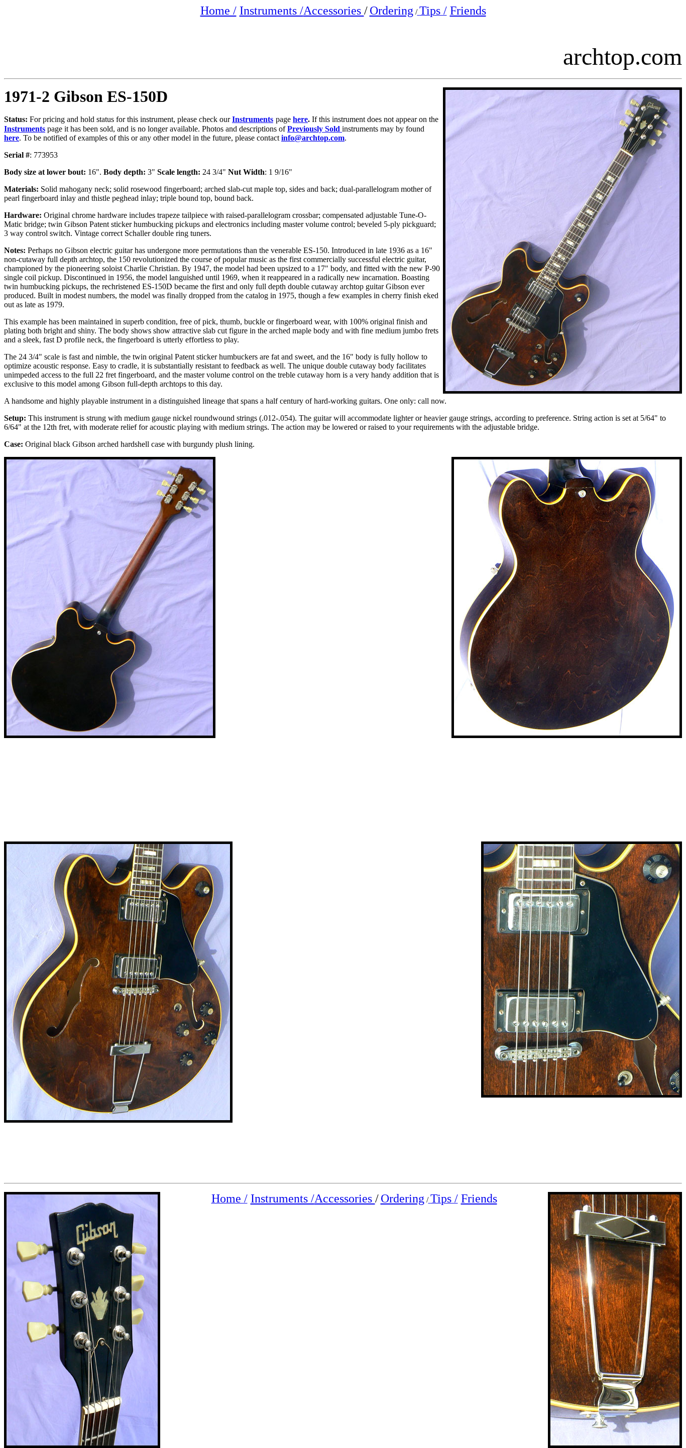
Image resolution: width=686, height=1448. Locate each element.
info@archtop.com (313, 138)
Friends (468, 10)
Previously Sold (314, 129)
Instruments (252, 119)
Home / (218, 10)
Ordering (391, 10)
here (300, 119)
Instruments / (271, 10)
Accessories (333, 10)
